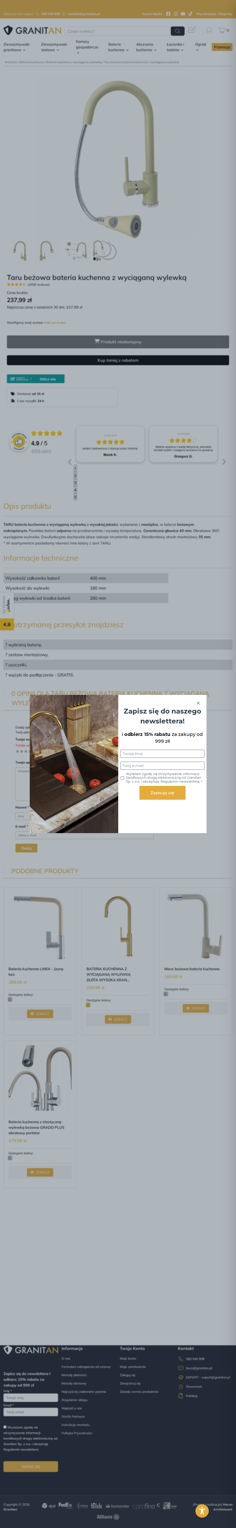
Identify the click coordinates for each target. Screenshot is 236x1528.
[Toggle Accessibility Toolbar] (202, 1511)
